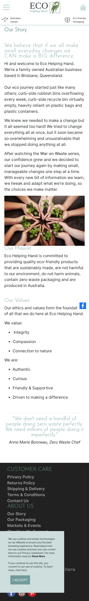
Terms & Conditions (26, 494)
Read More (38, 556)
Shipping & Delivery (26, 488)
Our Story (16, 513)
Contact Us (18, 500)
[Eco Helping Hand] (45, 7)
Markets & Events (24, 525)
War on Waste (53, 153)
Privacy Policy (20, 476)
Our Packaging (21, 519)
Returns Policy (21, 482)
